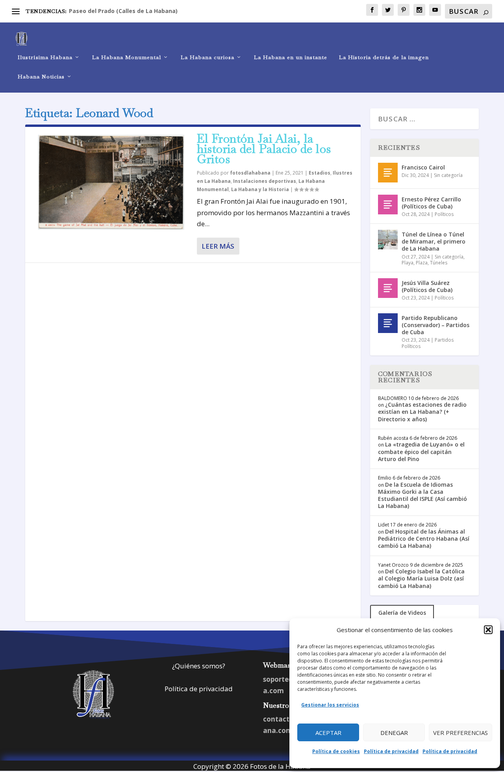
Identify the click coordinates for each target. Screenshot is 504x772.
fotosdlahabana (250, 172)
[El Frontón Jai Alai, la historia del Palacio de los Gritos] (111, 182)
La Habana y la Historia (260, 189)
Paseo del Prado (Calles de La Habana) (123, 11)
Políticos (444, 214)
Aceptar (328, 733)
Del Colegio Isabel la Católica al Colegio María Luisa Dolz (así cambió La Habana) (421, 578)
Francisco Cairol (423, 167)
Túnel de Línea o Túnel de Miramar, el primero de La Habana (433, 241)
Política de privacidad (391, 751)
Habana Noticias (41, 76)
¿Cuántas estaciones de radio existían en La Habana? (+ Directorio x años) (422, 411)
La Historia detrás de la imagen (384, 57)
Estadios (319, 172)
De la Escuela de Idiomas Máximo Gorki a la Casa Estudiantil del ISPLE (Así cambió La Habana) (422, 495)
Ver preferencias (460, 733)
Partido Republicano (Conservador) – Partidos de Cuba (435, 325)
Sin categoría (448, 175)
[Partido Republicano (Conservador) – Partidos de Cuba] (388, 323)
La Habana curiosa (207, 57)
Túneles (438, 262)
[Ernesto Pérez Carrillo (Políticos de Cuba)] (388, 204)
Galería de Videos (402, 612)
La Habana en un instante (290, 57)
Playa (407, 262)
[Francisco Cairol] (388, 172)
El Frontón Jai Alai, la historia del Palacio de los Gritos (264, 149)
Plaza (422, 262)
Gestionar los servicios (330, 704)
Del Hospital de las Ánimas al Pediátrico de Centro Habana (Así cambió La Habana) (423, 538)
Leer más (218, 246)
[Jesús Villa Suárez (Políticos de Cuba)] (388, 288)
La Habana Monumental (126, 57)
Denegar (394, 733)
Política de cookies (336, 751)
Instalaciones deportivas (264, 181)
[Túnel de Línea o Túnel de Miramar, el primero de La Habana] (388, 239)
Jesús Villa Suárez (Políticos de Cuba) (427, 286)
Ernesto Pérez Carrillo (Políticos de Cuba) (431, 202)
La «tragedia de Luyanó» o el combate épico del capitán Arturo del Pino (421, 451)
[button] (488, 630)
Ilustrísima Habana (45, 57)
